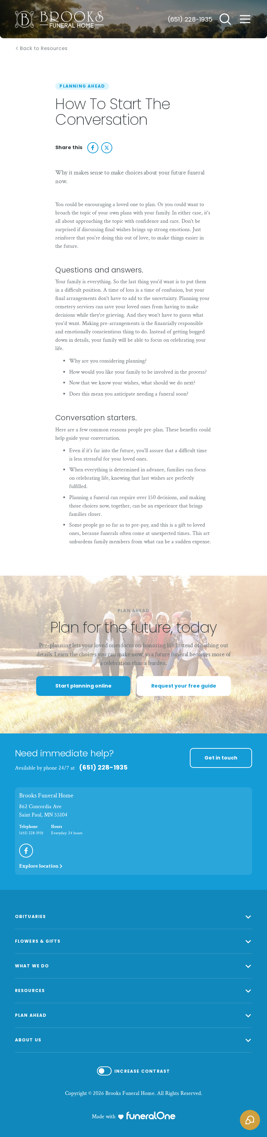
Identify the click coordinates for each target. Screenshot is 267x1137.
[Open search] (225, 19)
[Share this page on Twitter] (106, 147)
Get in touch (220, 757)
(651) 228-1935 (190, 19)
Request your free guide (183, 685)
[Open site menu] (245, 19)
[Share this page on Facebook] (92, 147)
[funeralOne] (151, 1115)
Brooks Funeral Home (46, 795)
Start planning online (83, 685)
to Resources (44, 49)
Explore (38, 866)
